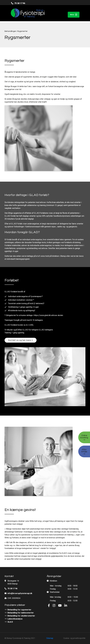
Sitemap (49, 638)
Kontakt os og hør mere (19, 340)
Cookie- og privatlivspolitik (74, 638)
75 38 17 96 (19, 3)
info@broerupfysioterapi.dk (20, 593)
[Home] (23, 13)
